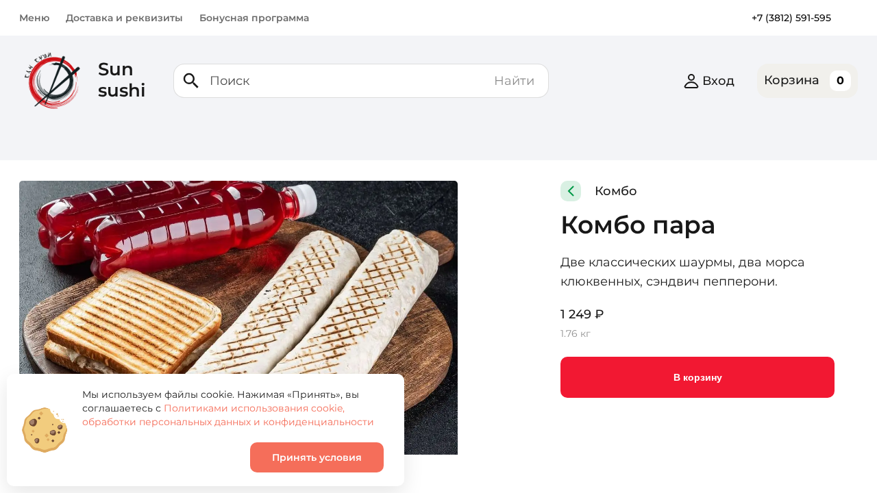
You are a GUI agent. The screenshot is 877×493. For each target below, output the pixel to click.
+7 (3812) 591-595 (791, 18)
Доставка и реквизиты (124, 18)
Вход (718, 80)
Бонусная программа (254, 18)
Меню (34, 18)
